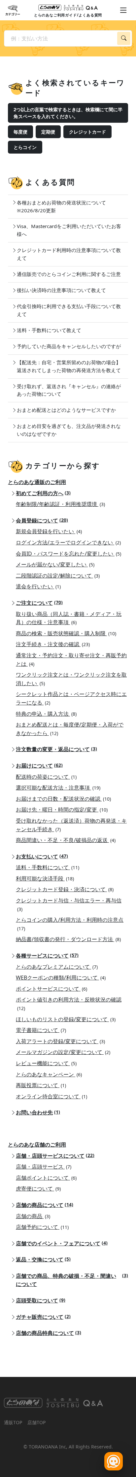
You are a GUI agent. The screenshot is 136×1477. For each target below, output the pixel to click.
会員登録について (42, 520)
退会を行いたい (38, 586)
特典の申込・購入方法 (46, 713)
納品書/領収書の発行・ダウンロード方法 (68, 939)
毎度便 (20, 132)
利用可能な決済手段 (45, 878)
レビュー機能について (46, 1063)
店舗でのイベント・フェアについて (62, 1243)
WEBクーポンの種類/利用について (61, 977)
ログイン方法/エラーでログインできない (68, 542)
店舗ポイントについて (46, 1177)
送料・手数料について (47, 867)
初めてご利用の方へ (43, 493)
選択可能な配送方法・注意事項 (58, 787)
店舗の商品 (33, 1216)
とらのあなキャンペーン (49, 1074)
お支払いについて (42, 856)
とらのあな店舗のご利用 (37, 1144)
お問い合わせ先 (38, 1112)
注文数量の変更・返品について (56, 749)
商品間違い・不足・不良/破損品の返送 (66, 840)
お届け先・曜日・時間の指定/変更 (62, 809)
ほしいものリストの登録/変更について (66, 1019)
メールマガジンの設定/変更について (63, 1052)
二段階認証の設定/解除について (58, 575)
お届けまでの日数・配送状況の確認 (63, 798)
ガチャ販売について (43, 1316)
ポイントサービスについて (51, 988)
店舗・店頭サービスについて (55, 1155)
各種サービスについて (47, 955)
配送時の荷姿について (46, 776)
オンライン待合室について (51, 1096)
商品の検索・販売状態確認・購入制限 (66, 633)
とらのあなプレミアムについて (57, 966)
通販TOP (13, 1422)
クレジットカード (87, 132)
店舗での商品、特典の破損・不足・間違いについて (72, 1280)
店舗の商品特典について (48, 1333)
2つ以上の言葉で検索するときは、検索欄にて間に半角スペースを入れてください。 (68, 112)
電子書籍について (41, 1030)
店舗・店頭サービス (43, 1166)
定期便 (48, 132)
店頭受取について (40, 1300)
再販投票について (41, 1085)
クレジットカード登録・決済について (65, 889)
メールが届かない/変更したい (55, 564)
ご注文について (39, 602)
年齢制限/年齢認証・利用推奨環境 (60, 504)
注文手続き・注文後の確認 (53, 644)
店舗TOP (36, 1422)
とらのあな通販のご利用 (37, 482)
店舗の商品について (44, 1205)
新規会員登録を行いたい (49, 531)
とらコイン (25, 147)
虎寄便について (38, 1188)
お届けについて (39, 765)
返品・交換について (43, 1259)
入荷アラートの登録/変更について (60, 1041)
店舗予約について (42, 1227)
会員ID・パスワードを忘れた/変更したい (68, 553)
